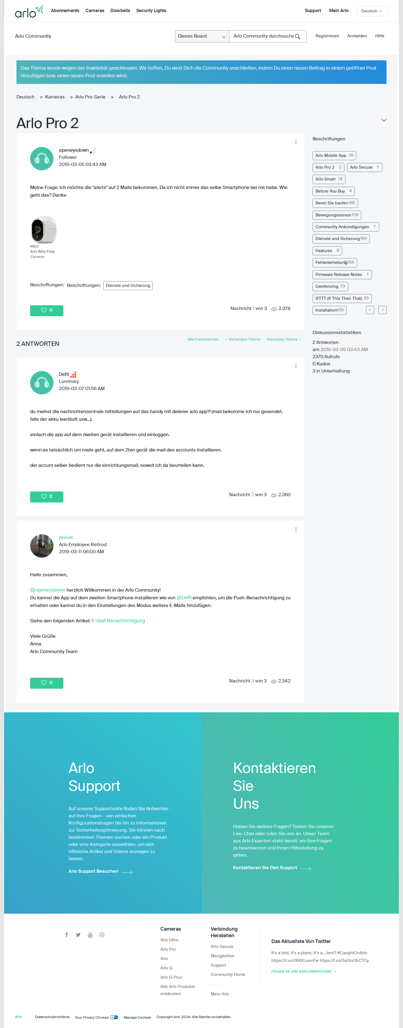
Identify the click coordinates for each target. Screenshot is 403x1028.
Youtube (90, 934)
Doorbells (120, 11)
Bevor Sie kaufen (332, 203)
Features (324, 251)
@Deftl (184, 597)
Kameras (55, 97)
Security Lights (151, 11)
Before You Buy (330, 191)
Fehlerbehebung (331, 263)
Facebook (66, 934)
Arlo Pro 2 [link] (129, 97)
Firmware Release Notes (339, 275)
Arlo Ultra (169, 940)
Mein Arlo (338, 11)
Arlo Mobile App (331, 156)
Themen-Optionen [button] (384, 121)
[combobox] (267, 36)
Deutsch (25, 97)
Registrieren (327, 36)
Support (313, 11)
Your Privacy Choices (92, 1017)
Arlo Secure (361, 167)
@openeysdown (48, 590)
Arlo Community (33, 36)
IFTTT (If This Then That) (339, 298)
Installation (326, 310)
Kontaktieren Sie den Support (265, 868)
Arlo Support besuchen (93, 871)
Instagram (101, 934)
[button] (295, 141)
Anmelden (357, 36)
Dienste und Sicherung (128, 286)
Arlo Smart (326, 179)
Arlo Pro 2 (325, 167)
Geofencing (327, 286)
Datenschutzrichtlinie (52, 1017)
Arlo (164, 959)
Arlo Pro (168, 949)
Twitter (78, 934)
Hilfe (379, 36)
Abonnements (65, 11)
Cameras (95, 11)
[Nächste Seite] (382, 310)
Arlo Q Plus (171, 977)
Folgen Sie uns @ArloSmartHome (301, 971)
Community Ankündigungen (342, 227)
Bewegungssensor (333, 215)
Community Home (228, 975)
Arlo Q (166, 968)
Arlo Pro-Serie (90, 97)
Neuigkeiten (222, 956)
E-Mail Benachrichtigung (118, 620)
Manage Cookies (137, 1017)
